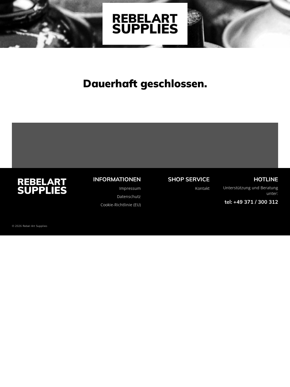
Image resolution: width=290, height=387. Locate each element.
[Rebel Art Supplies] (145, 24)
